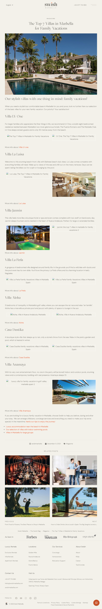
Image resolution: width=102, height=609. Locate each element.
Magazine (51, 18)
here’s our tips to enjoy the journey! (40, 421)
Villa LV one (23, 147)
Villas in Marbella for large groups (19, 432)
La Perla (22, 290)
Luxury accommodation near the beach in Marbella (27, 426)
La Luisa (22, 203)
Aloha (21, 322)
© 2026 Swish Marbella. (16, 604)
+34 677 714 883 (80, 5)
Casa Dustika (24, 357)
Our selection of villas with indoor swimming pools (26, 429)
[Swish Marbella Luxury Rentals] (51, 4)
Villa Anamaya (25, 411)
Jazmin (22, 253)
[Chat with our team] (96, 603)
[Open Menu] (93, 5)
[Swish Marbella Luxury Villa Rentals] (6, 603)
